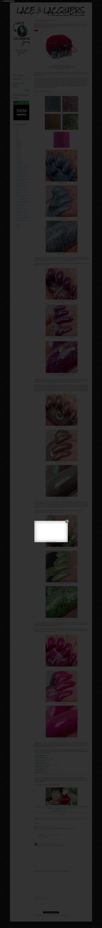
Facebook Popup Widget (51, 541)
